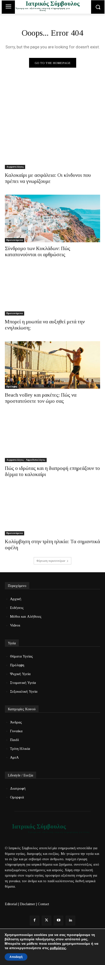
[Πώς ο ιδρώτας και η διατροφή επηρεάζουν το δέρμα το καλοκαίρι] (52, 438)
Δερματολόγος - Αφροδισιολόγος (25, 459)
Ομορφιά (17, 797)
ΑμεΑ (14, 757)
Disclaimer (27, 904)
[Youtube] (58, 920)
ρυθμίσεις (58, 948)
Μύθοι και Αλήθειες (26, 616)
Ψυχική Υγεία (20, 674)
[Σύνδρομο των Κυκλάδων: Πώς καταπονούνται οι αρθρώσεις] (52, 218)
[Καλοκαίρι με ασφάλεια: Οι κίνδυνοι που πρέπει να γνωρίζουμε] (52, 145)
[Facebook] (34, 920)
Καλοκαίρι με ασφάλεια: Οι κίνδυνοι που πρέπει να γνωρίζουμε (48, 178)
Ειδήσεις (17, 608)
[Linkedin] (70, 920)
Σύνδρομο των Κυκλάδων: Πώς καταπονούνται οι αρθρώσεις (37, 251)
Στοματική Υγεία (23, 683)
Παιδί (14, 740)
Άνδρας (16, 722)
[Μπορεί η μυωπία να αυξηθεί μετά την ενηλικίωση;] (52, 292)
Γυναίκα (16, 731)
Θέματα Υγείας (21, 656)
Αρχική (15, 599)
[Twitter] (46, 920)
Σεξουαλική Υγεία (23, 691)
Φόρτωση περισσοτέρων (50, 560)
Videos (15, 625)
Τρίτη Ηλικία (20, 749)
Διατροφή (18, 788)
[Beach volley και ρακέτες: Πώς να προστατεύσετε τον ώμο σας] (52, 365)
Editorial (11, 904)
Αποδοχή (16, 957)
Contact (43, 904)
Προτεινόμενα (14, 240)
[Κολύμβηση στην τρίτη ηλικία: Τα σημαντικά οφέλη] (52, 511)
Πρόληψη (11, 386)
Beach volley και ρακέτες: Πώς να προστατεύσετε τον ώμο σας (40, 398)
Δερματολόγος (15, 166)
